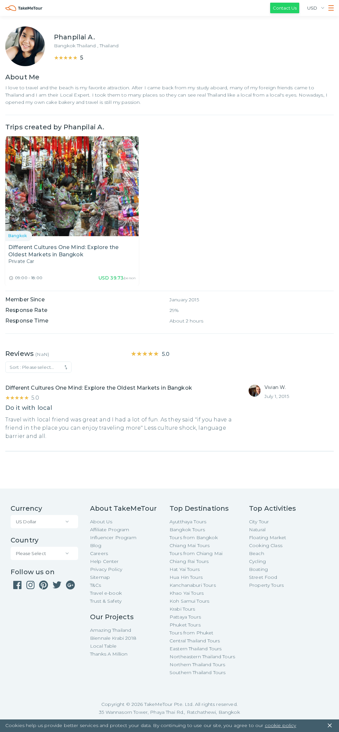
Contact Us (285, 8)
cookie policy (280, 725)
